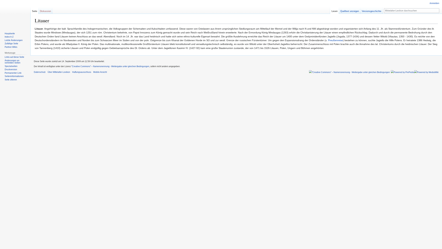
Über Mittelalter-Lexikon (59, 72)
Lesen (335, 11)
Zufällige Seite (11, 43)
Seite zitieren (11, 80)
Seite (34, 11)
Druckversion (11, 69)
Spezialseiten (11, 66)
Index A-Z (9, 37)
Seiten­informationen (14, 76)
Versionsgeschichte (371, 11)
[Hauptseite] (15, 14)
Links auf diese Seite (14, 57)
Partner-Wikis (11, 47)
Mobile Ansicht (100, 72)
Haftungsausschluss (81, 72)
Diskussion (45, 11)
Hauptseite (10, 33)
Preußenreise (335, 40)
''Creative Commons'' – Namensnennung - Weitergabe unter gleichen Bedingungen (110, 66)
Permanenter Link (13, 73)
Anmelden (434, 3)
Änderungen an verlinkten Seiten (12, 61)
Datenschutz (40, 72)
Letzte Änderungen (14, 40)
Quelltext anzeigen (349, 11)
